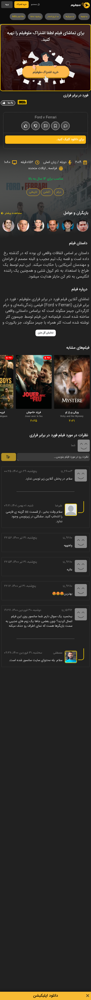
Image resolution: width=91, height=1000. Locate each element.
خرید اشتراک (21, 4)
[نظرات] (65, 126)
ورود (7, 4)
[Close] (87, 996)
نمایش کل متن (45, 333)
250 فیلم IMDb (18, 16)
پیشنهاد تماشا (35, 16)
